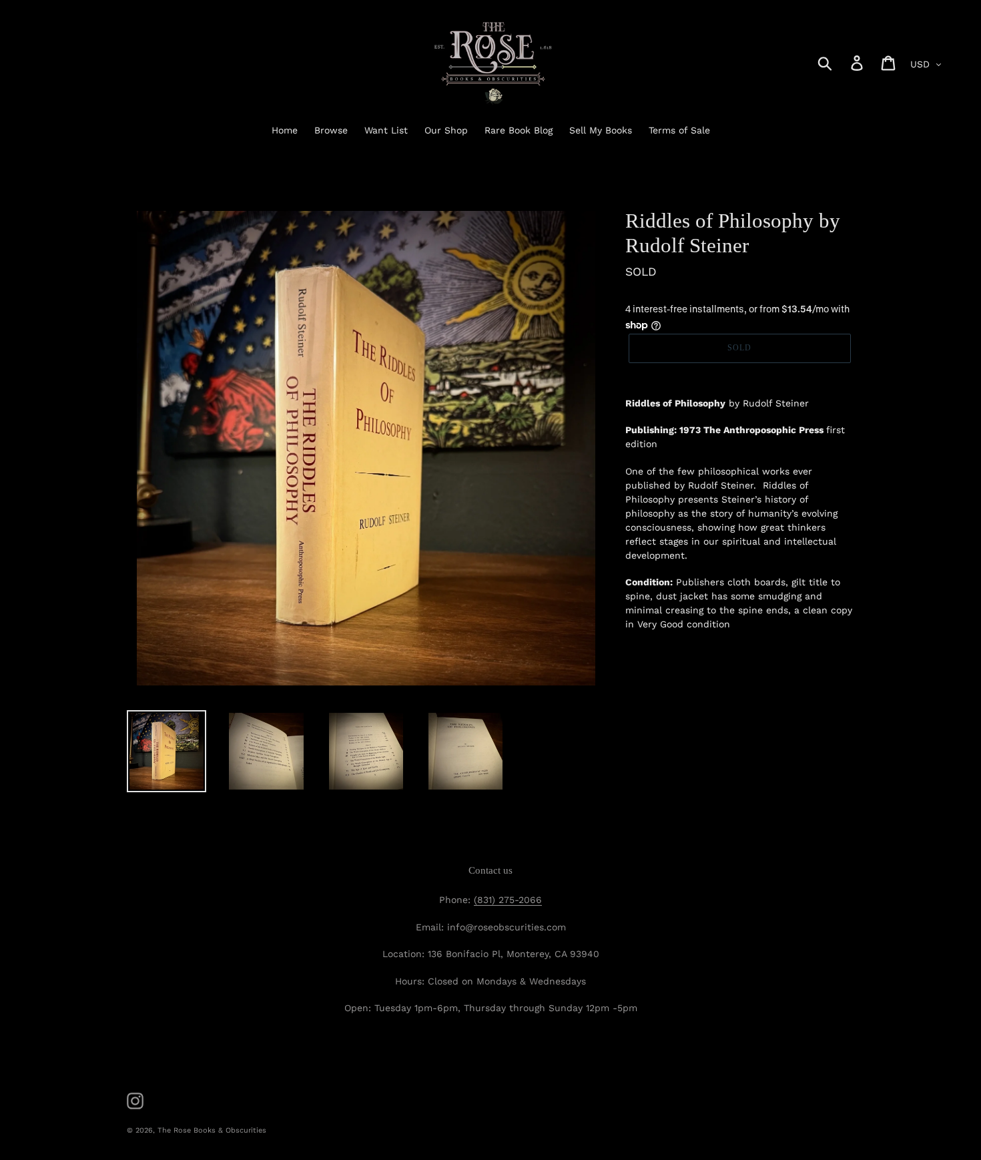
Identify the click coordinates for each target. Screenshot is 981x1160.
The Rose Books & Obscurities (211, 1130)
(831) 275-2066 (508, 899)
